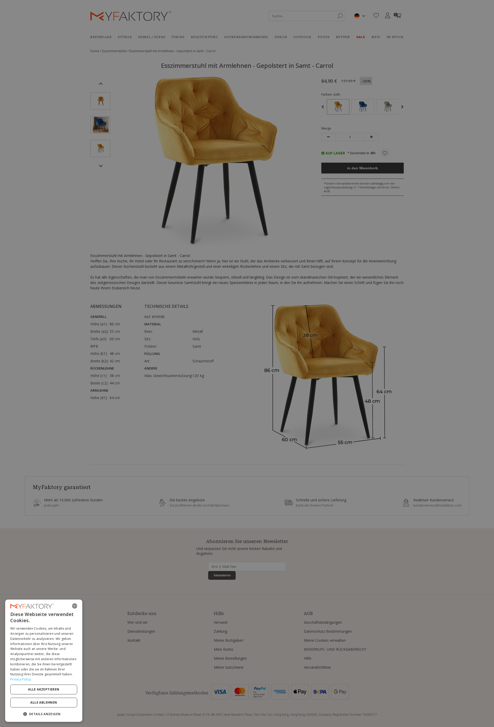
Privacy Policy (20, 679)
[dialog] (43, 661)
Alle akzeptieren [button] (43, 689)
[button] (43, 714)
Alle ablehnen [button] (43, 702)
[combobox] (74, 606)
